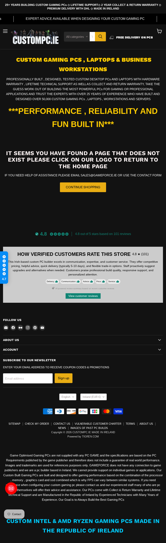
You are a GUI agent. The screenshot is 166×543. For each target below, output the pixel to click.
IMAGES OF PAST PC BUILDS (89, 428)
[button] (4, 267)
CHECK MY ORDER (37, 423)
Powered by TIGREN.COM (83, 436)
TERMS (130, 423)
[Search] (100, 36)
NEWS (62, 428)
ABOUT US (146, 423)
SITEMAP (14, 423)
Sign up (63, 378)
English (66, 396)
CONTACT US (61, 423)
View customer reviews (83, 295)
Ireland (92, 396)
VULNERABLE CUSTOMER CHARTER (98, 423)
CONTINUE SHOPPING (83, 187)
